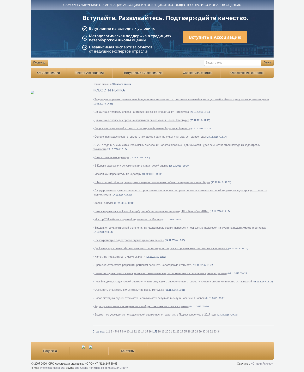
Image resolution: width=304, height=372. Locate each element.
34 (218, 331)
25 (185, 331)
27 (192, 331)
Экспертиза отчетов (197, 72)
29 (200, 331)
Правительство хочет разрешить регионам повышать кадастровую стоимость (143, 264)
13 (139, 331)
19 (163, 331)
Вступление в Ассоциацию (143, 72)
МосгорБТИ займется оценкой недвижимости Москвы (128, 219)
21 (170, 331)
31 (207, 331)
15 (146, 331)
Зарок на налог (104, 202)
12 (135, 331)
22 (174, 331)
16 (150, 331)
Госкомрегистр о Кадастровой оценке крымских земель (129, 240)
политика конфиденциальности (108, 367)
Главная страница (102, 84)
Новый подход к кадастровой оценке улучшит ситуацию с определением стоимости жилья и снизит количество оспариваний (173, 281)
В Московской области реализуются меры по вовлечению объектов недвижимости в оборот (152, 182)
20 (166, 331)
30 (203, 331)
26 (189, 331)
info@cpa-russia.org (52, 367)
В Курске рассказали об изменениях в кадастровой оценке (131, 165)
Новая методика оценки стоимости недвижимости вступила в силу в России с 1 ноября (150, 298)
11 (131, 331)
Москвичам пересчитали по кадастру (118, 173)
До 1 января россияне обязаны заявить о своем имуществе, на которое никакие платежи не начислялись (161, 248)
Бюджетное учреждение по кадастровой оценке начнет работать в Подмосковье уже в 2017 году (156, 314)
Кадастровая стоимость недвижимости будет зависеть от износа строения (142, 306)
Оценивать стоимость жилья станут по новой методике (129, 289)
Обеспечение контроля (246, 72)
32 (211, 331)
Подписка (39, 62)
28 (196, 331)
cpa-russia (81, 367)
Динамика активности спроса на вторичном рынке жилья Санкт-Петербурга (142, 111)
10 (128, 331)
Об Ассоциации (48, 72)
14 (142, 331)
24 (181, 331)
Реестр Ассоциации (89, 72)
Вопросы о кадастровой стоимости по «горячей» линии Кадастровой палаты (142, 128)
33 (215, 331)
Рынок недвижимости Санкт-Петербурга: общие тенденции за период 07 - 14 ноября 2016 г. (152, 211)
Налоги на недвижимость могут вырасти (120, 256)
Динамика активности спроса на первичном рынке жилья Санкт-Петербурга (142, 120)
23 (177, 331)
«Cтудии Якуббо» (262, 363)
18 (159, 331)
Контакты (127, 351)
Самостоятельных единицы (112, 157)
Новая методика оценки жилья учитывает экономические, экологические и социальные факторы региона (161, 273)
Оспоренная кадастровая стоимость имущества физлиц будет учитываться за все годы (150, 136)
